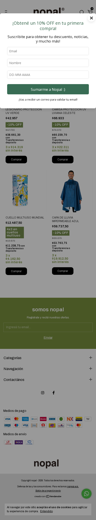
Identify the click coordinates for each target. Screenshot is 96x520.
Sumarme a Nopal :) (48, 89)
